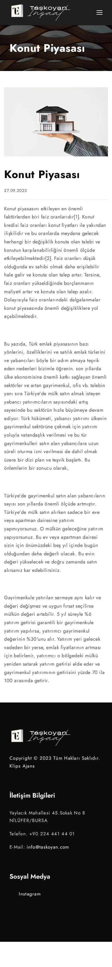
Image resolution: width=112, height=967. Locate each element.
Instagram (30, 894)
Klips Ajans (22, 766)
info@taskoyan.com (48, 847)
